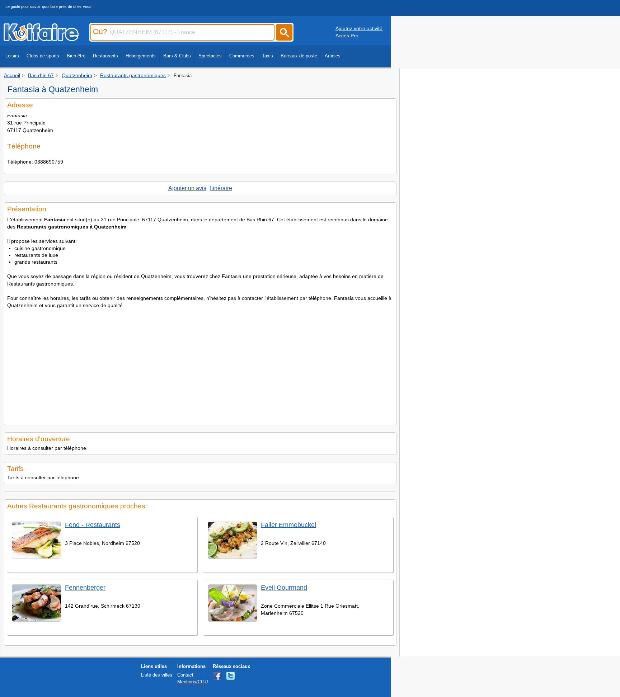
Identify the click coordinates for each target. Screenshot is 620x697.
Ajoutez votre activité (358, 28)
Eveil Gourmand (284, 587)
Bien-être (76, 55)
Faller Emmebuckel (288, 524)
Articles (332, 55)
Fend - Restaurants (92, 524)
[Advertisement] (200, 364)
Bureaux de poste (299, 55)
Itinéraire (221, 188)
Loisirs (12, 55)
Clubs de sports (43, 55)
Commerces (241, 55)
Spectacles (210, 55)
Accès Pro (346, 35)
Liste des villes (156, 675)
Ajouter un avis (187, 188)
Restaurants (105, 55)
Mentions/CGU (192, 681)
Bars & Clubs (177, 55)
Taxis (267, 55)
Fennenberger (85, 587)
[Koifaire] (41, 38)
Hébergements (141, 55)
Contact (185, 675)
